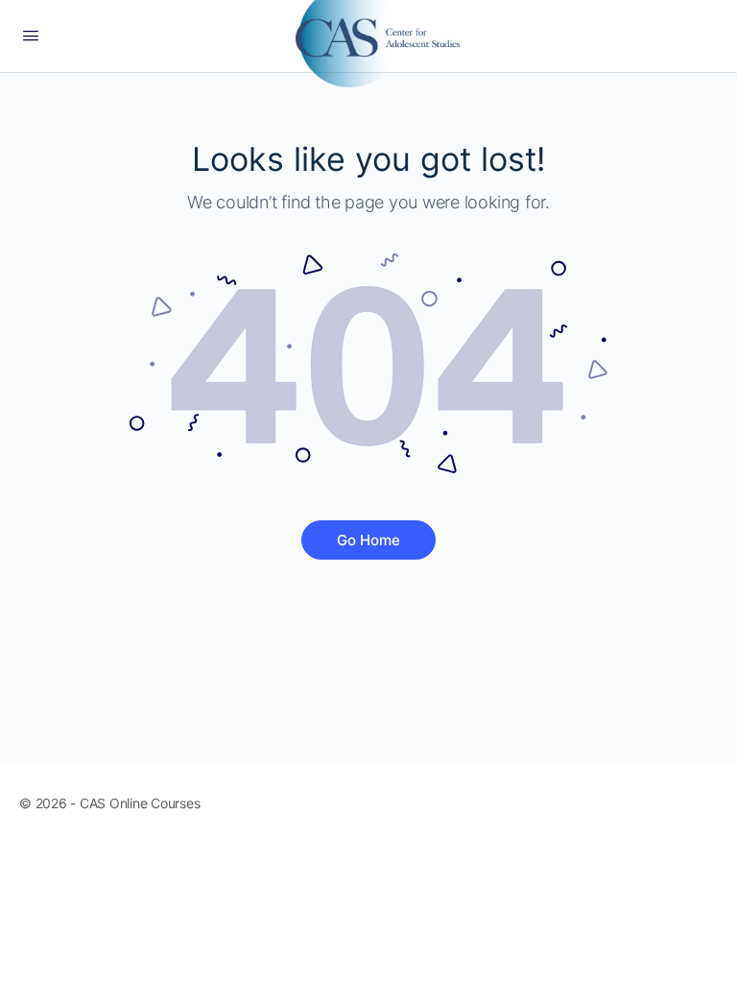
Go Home (368, 540)
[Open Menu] (30, 35)
